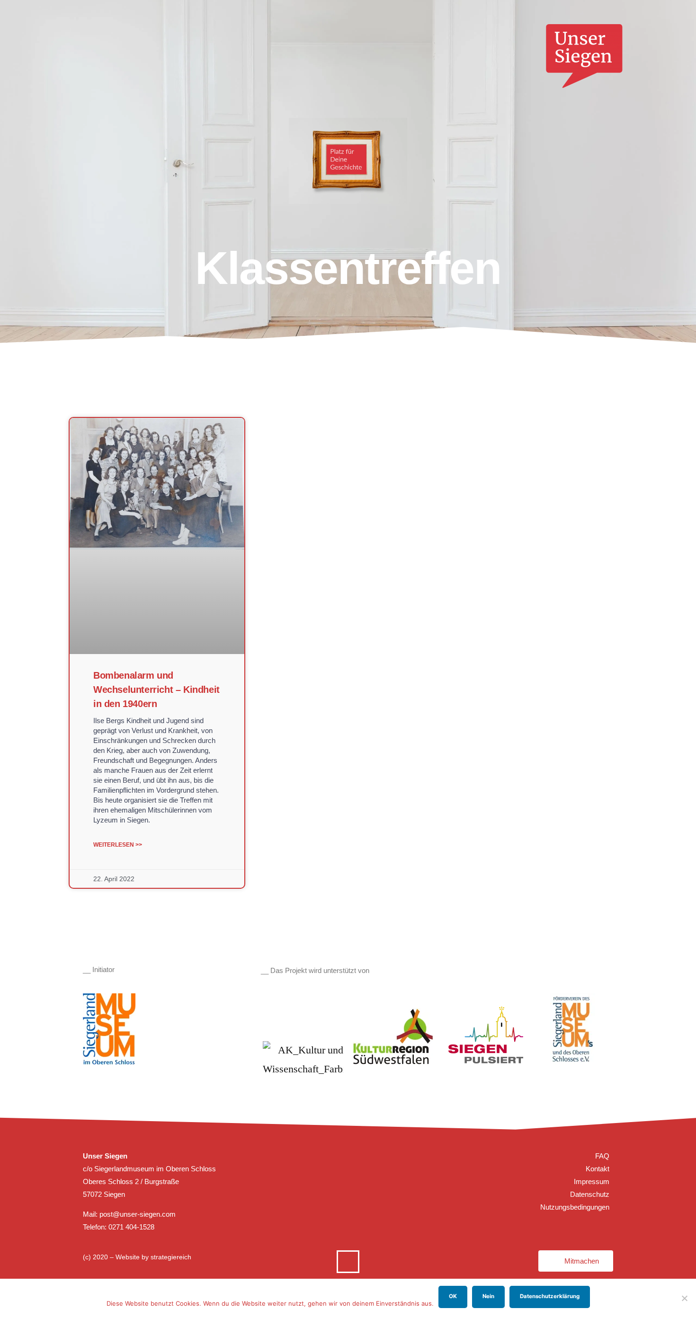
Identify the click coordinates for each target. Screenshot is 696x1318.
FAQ (602, 1156)
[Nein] (684, 1298)
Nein (488, 1296)
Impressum (591, 1181)
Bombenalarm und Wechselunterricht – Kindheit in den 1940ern (156, 689)
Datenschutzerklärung (550, 1296)
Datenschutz (589, 1194)
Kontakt (597, 1169)
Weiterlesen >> (117, 844)
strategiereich (171, 1257)
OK (453, 1296)
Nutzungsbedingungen (574, 1207)
